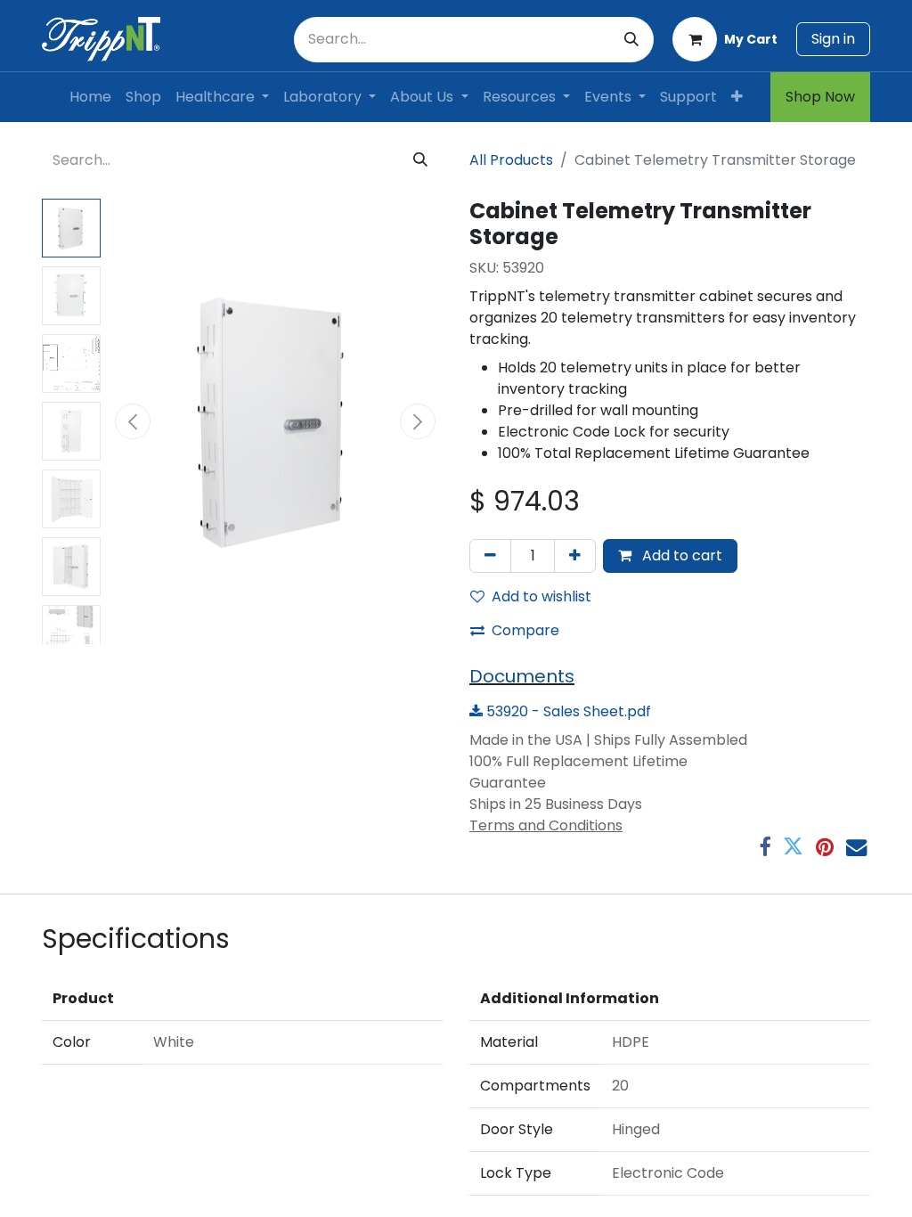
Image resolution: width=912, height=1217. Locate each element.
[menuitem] (90, 97)
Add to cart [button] (680, 555)
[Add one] (575, 556)
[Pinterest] (825, 847)
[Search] (631, 39)
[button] (133, 421)
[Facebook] (764, 847)
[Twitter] (793, 847)
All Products (511, 160)
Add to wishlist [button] (541, 596)
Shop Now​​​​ (820, 96)
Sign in (833, 39)
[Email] (856, 847)
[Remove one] (490, 556)
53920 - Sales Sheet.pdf (567, 711)
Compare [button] (525, 630)
